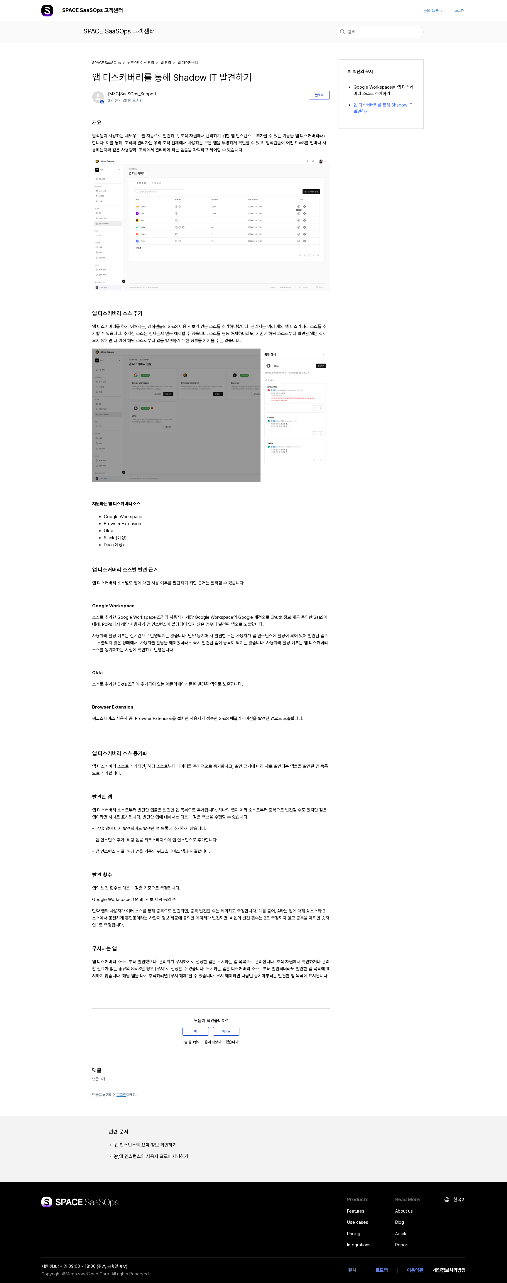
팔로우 (319, 95)
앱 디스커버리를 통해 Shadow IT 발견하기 (383, 108)
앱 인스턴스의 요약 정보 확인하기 (145, 1145)
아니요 (226, 1031)
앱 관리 (165, 62)
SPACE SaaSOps (106, 62)
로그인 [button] (460, 10)
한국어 (459, 1199)
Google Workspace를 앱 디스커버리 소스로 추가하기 (383, 90)
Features (355, 1211)
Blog (399, 1222)
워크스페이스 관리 (140, 62)
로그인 (121, 1095)
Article (401, 1233)
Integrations (359, 1244)
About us (404, 1211)
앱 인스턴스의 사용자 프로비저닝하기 (151, 1156)
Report (402, 1244)
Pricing (353, 1233)
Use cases (357, 1222)
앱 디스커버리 (188, 62)
